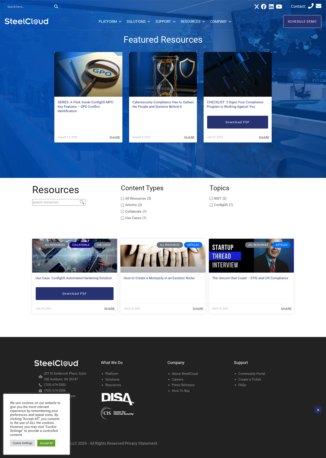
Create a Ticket (249, 379)
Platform (111, 374)
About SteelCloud (185, 374)
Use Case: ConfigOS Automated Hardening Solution (73, 278)
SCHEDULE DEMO (302, 21)
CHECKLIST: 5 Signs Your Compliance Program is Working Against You (235, 104)
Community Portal (251, 374)
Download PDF (238, 122)
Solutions (112, 379)
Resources (113, 385)
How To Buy (181, 391)
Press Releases (183, 385)
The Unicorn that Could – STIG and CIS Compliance (250, 278)
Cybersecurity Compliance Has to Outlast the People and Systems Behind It (163, 104)
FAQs (242, 385)
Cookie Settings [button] (22, 443)
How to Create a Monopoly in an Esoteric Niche (159, 278)
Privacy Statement (141, 443)
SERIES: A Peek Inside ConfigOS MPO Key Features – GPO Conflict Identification (85, 106)
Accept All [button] (46, 443)
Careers (177, 379)
